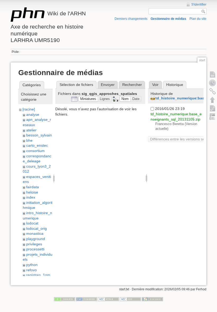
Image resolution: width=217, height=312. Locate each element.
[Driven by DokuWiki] (152, 299)
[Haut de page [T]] (212, 99)
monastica (34, 233)
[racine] (28, 109)
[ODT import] (212, 116)
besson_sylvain (39, 135)
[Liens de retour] (212, 91)
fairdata (32, 187)
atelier (31, 130)
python (32, 265)
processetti (35, 249)
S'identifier (198, 4)
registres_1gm (38, 275)
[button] (88, 99)
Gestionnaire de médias (168, 19)
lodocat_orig (36, 228)
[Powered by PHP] (86, 299)
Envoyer (108, 84)
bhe (29, 140)
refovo (31, 270)
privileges (34, 244)
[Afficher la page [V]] (212, 74)
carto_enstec (37, 145)
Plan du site (197, 19)
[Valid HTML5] (108, 299)
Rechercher (132, 84)
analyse (32, 114)
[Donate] (64, 299)
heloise (32, 192)
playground (35, 239)
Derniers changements (131, 19)
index (30, 197)
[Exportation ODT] (212, 108)
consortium (35, 151)
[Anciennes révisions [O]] (212, 83)
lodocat (32, 223)
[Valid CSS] (130, 299)
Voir (155, 84)
